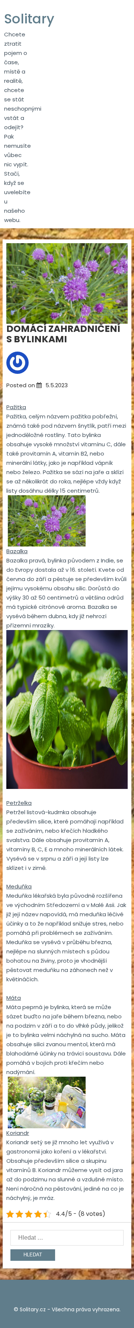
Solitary (29, 18)
